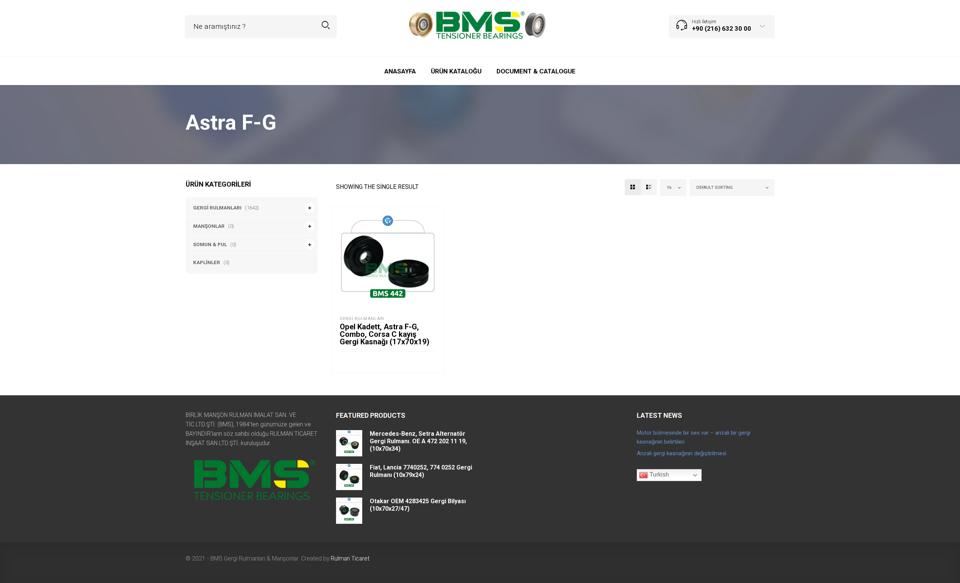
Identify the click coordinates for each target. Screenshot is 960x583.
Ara (325, 25)
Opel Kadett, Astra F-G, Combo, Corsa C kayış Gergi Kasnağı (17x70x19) (384, 334)
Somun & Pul (210, 244)
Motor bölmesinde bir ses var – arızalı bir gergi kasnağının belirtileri (693, 437)
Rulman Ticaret (350, 558)
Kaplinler (206, 262)
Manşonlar (209, 226)
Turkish (658, 475)
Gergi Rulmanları (217, 208)
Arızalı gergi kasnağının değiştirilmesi (681, 453)
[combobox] (673, 187)
